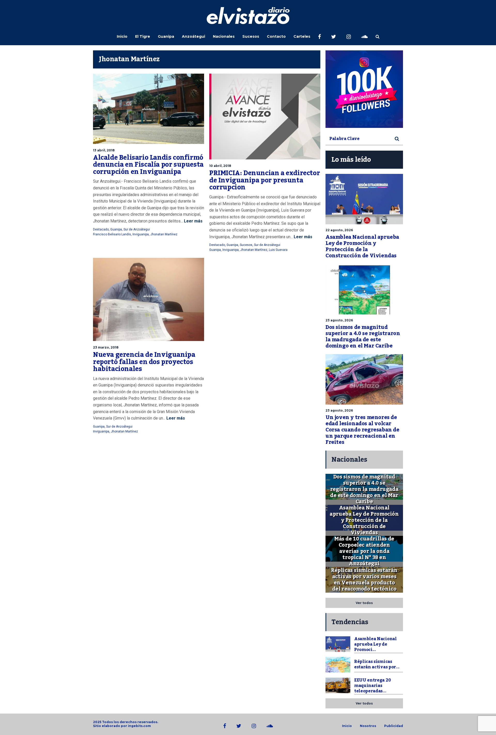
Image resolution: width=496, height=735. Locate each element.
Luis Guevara (278, 250)
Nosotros (368, 726)
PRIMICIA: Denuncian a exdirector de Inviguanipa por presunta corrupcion (264, 180)
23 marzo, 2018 (106, 347)
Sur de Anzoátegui (136, 229)
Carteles (301, 36)
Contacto (276, 36)
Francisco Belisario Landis (112, 234)
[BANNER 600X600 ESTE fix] (364, 89)
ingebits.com (139, 726)
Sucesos (250, 36)
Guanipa (166, 36)
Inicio (122, 36)
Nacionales (224, 36)
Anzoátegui (193, 36)
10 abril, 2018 (220, 166)
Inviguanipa (141, 234)
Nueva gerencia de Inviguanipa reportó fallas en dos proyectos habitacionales (144, 361)
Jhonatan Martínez (163, 234)
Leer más (193, 221)
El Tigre (142, 36)
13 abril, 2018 (104, 150)
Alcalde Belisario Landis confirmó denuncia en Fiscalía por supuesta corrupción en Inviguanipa (148, 164)
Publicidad (393, 726)
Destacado (101, 229)
